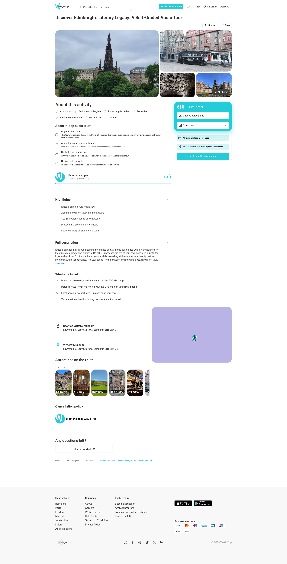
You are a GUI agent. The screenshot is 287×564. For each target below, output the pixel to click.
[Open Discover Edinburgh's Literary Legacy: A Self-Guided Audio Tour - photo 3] (177, 85)
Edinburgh (89, 461)
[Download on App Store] (183, 503)
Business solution (124, 516)
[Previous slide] (58, 367)
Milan (58, 524)
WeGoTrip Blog (93, 512)
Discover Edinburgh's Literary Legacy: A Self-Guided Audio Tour (125, 461)
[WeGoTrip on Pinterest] (140, 542)
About (88, 503)
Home (57, 461)
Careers (89, 507)
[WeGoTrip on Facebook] (132, 542)
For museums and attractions (130, 512)
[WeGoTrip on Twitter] (154, 542)
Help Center (92, 516)
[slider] (55, 183)
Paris (58, 507)
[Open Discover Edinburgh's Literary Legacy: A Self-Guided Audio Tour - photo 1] (107, 63)
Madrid (59, 516)
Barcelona (61, 503)
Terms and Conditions (97, 520)
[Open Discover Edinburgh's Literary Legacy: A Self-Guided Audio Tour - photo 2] (196, 51)
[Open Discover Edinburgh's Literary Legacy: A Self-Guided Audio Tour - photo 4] (214, 85)
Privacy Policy (92, 524)
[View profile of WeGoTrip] (60, 418)
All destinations (63, 528)
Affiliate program (124, 507)
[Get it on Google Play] (203, 503)
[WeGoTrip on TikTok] (147, 542)
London (59, 512)
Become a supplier (125, 503)
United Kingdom (72, 461)
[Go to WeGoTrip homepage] (64, 6)
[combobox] (106, 7)
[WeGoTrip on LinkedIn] (161, 542)
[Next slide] (64, 367)
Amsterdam (61, 520)
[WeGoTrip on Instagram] (125, 542)
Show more (60, 263)
